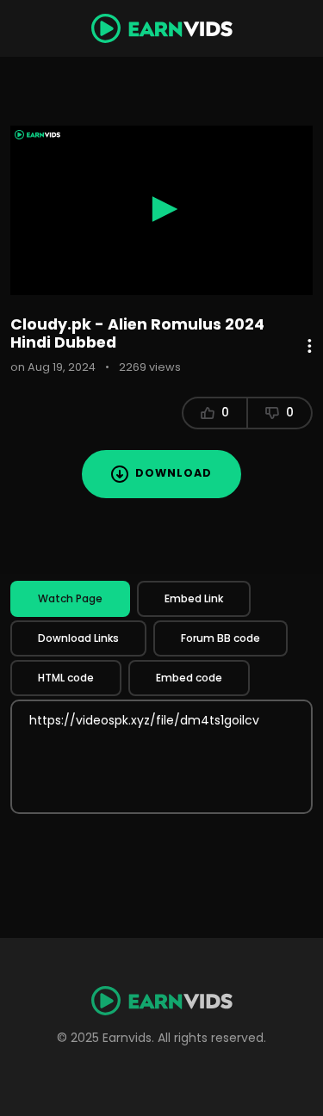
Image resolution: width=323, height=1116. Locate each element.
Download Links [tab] (78, 638)
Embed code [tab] (189, 677)
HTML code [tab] (66, 677)
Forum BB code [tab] (220, 638)
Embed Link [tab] (194, 598)
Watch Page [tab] (70, 598)
